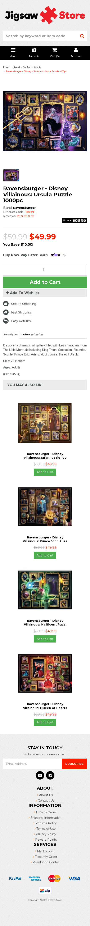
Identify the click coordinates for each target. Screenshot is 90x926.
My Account (45, 851)
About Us (45, 795)
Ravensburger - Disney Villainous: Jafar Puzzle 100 (45, 456)
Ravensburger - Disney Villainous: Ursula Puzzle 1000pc (36, 71)
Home (6, 67)
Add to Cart (45, 282)
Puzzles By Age (22, 67)
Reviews (26, 334)
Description (11, 334)
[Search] (82, 36)
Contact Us (45, 800)
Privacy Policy (45, 834)
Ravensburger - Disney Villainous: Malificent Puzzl (45, 622)
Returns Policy (46, 823)
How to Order (45, 812)
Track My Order (45, 857)
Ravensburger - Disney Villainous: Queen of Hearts (45, 706)
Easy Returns (21, 321)
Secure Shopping (23, 304)
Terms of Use (46, 829)
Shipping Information (46, 818)
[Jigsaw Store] (45, 15)
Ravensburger (24, 208)
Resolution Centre (45, 862)
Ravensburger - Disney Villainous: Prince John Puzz (45, 539)
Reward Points (45, 839)
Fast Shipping (21, 312)
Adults (37, 67)
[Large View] (11, 175)
